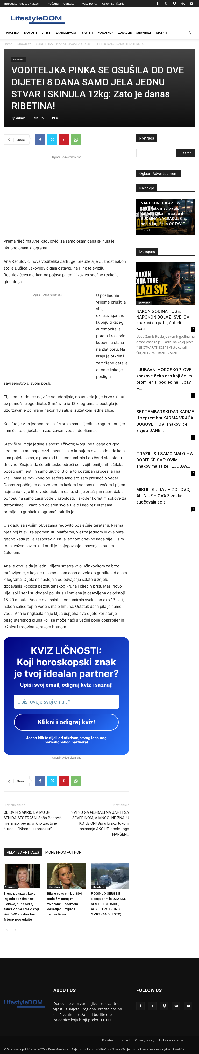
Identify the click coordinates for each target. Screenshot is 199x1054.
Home (8, 44)
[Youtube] (191, 3)
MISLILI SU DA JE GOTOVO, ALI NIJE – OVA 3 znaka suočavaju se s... (163, 496)
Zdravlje (125, 33)
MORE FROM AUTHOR (63, 852)
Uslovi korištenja (113, 3)
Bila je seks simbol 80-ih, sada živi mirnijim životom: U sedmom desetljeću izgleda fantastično (65, 904)
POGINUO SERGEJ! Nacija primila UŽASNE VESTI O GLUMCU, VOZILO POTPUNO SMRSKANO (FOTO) (108, 904)
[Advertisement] (66, 196)
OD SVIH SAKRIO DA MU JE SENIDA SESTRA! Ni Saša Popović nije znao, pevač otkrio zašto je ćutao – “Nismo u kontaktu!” (33, 820)
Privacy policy (88, 3)
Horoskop (105, 33)
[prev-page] (7, 930)
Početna (53, 3)
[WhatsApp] (76, 139)
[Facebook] (157, 3)
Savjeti (87, 33)
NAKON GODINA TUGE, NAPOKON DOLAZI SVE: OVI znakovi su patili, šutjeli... (163, 317)
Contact (68, 3)
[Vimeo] (174, 3)
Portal (145, 230)
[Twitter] (166, 3)
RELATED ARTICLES (23, 852)
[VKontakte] (183, 3)
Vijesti (46, 33)
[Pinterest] (64, 139)
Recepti (161, 33)
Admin (20, 118)
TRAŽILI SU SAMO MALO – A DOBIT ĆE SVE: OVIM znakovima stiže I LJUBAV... (164, 460)
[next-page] (15, 930)
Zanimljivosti (66, 33)
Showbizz (143, 33)
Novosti (30, 33)
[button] (189, 32)
